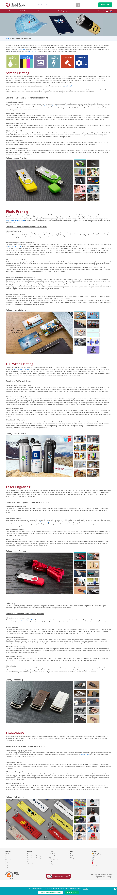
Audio (7, 866)
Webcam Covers (65, 106)
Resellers (51, 862)
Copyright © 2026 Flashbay (103, 877)
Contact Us (101, 11)
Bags (62, 11)
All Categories (13, 11)
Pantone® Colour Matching (34, 856)
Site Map (51, 864)
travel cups (27, 369)
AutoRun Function (31, 860)
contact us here (31, 51)
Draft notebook (55, 668)
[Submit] (39, 5)
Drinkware (34, 11)
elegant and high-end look (27, 620)
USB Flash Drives (24, 11)
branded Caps (85, 754)
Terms (71, 854)
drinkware (41, 522)
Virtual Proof (22, 49)
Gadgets (7, 868)
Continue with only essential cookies (50, 892)
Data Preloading (31, 854)
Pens (50, 11)
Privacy (72, 858)
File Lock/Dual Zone (32, 862)
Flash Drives (47, 106)
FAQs (7, 39)
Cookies (72, 856)
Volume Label (30, 864)
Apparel (68, 11)
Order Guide (52, 854)
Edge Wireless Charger (15, 246)
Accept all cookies (72, 892)
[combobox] (56, 5)
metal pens (48, 522)
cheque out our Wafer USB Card (15, 221)
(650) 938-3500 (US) (106, 875)
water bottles (18, 369)
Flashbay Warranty (53, 860)
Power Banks (56, 106)
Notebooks (56, 11)
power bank (105, 522)
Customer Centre (53, 856)
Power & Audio (42, 11)
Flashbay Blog (97, 854)
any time (85, 888)
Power (7, 858)
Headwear (8, 864)
